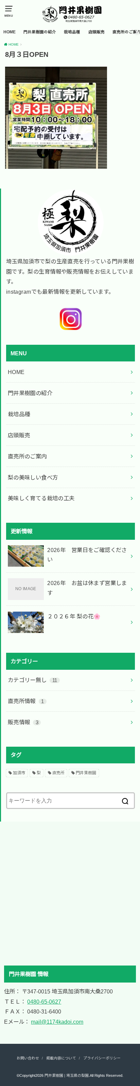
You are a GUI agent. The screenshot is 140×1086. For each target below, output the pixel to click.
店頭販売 (96, 32)
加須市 (19, 773)
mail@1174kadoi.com (57, 1022)
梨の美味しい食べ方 (33, 477)
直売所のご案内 (27, 456)
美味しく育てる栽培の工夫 (41, 498)
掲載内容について (61, 1058)
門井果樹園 (86, 773)
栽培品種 (72, 32)
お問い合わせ (28, 1058)
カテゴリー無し (32, 680)
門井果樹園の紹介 (39, 32)
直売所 (58, 773)
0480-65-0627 (44, 1002)
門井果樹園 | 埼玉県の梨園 (67, 1075)
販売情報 (23, 722)
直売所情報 (26, 701)
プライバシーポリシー (102, 1058)
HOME (9, 32)
